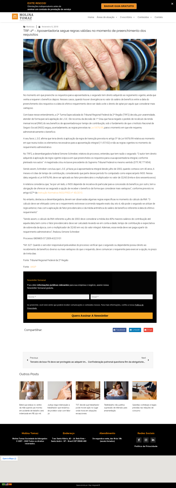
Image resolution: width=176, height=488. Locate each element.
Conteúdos (143, 17)
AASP (33, 266)
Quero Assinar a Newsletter (90, 315)
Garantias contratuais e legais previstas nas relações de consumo (144, 408)
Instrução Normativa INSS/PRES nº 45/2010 (60, 192)
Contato (159, 17)
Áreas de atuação (105, 17)
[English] (7, 484)
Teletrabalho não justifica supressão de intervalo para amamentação (115, 408)
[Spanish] (10, 484)
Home (91, 17)
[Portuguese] (3, 484)
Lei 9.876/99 (97, 127)
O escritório (126, 17)
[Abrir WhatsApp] (169, 481)
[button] (119, 330)
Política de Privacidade (146, 446)
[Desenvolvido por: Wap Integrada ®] (88, 485)
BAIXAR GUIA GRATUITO (119, 6)
